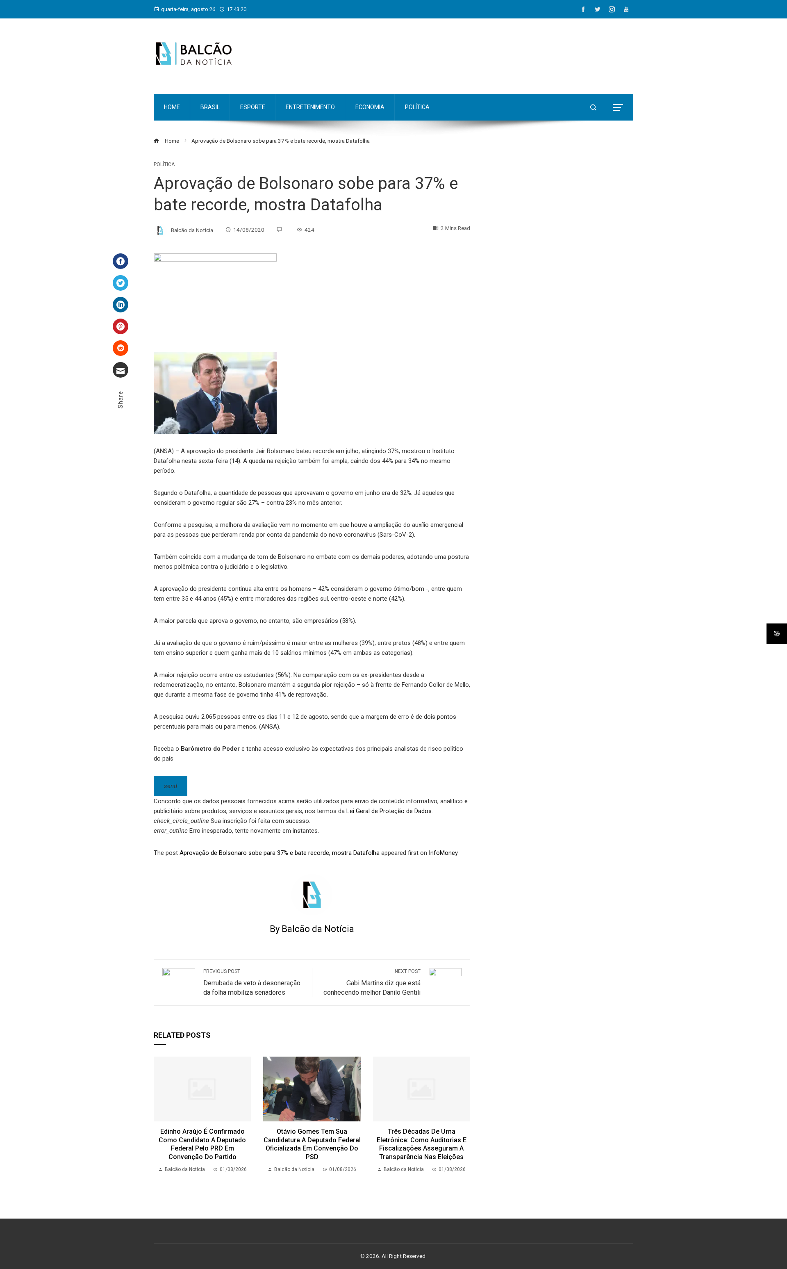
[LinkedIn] (120, 304)
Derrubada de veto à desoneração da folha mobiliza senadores (251, 982)
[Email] (120, 370)
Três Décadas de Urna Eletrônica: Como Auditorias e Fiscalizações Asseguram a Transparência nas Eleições (421, 1144)
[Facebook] (120, 261)
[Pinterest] (120, 326)
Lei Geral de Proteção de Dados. (389, 811)
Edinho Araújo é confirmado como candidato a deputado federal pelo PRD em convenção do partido (202, 1144)
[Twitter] (120, 283)
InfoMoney (443, 853)
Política (164, 164)
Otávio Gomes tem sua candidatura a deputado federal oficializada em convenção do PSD (312, 1144)
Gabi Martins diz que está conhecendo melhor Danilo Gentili (372, 982)
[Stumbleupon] (120, 348)
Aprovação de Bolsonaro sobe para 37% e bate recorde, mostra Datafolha (280, 853)
